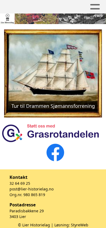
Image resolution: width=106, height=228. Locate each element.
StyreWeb (79, 224)
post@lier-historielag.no (32, 189)
